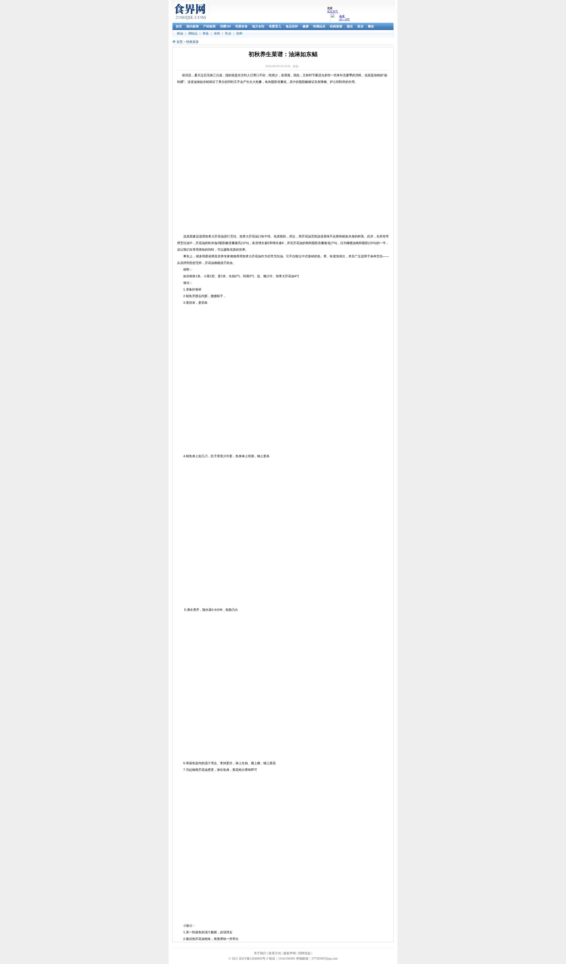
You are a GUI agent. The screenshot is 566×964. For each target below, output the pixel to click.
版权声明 (289, 953)
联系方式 (275, 953)
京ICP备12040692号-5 (253, 958)
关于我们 (260, 953)
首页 (179, 42)
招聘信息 (304, 953)
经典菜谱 (192, 42)
